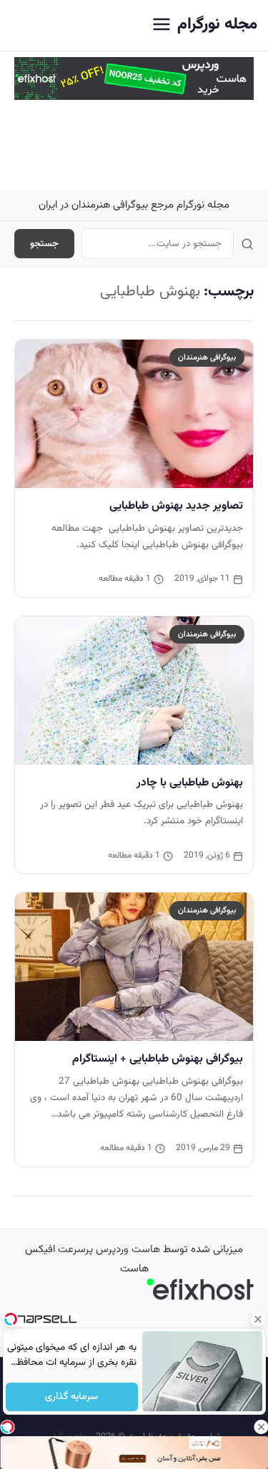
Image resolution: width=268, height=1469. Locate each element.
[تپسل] (7, 1427)
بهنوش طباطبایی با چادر (190, 782)
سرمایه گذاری (71, 1397)
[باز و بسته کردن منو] (161, 25)
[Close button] (257, 1319)
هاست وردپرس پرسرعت (109, 1249)
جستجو (44, 243)
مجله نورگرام (217, 24)
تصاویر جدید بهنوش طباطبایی (176, 505)
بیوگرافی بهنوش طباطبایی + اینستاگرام (157, 1058)
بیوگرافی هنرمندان (207, 357)
